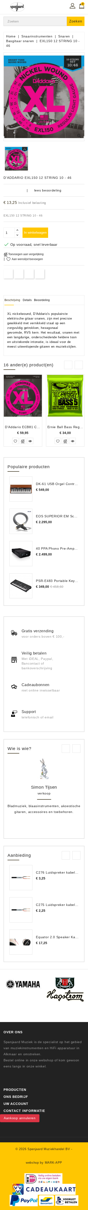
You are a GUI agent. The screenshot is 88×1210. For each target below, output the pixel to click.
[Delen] (8, 274)
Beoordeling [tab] (42, 300)
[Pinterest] (39, 274)
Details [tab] (27, 300)
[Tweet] (18, 274)
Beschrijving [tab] (12, 300)
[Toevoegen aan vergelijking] (23, 441)
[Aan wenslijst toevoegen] (15, 441)
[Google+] (29, 274)
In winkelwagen (35, 232)
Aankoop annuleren (20, 1118)
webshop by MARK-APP (44, 1162)
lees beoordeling (47, 190)
